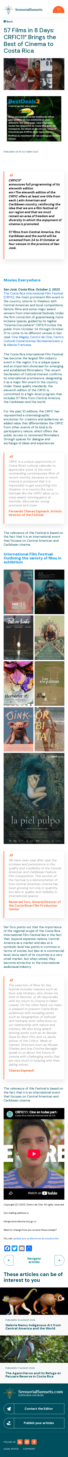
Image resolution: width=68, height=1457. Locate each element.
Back (10, 21)
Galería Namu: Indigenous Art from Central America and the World (33, 1327)
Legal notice (11, 1448)
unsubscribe (51, 1238)
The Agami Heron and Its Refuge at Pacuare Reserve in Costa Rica (33, 1375)
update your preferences (27, 1238)
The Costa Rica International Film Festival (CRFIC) (33, 295)
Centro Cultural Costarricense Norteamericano (34, 339)
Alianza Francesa (18, 345)
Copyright (29, 1448)
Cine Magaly (20, 337)
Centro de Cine (40, 337)
